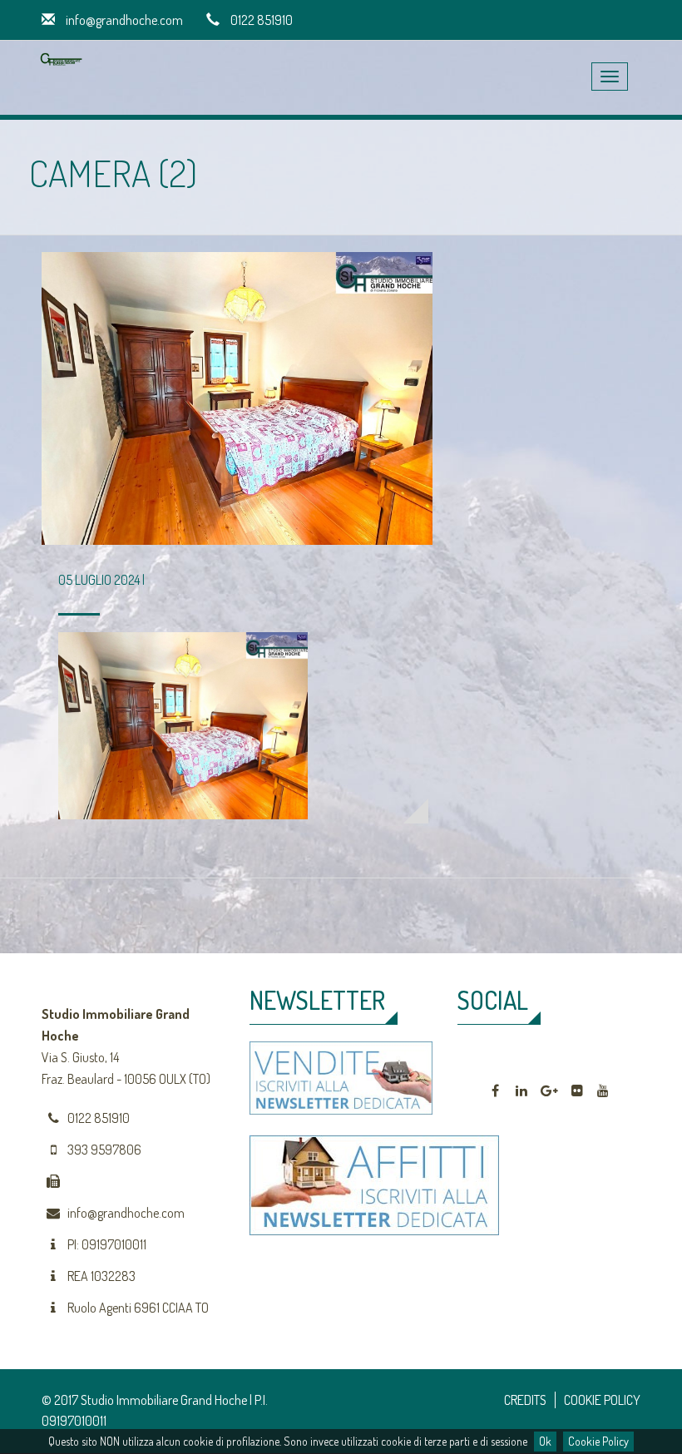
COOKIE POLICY (602, 1400)
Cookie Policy (598, 1441)
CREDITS (525, 1400)
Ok (545, 1441)
